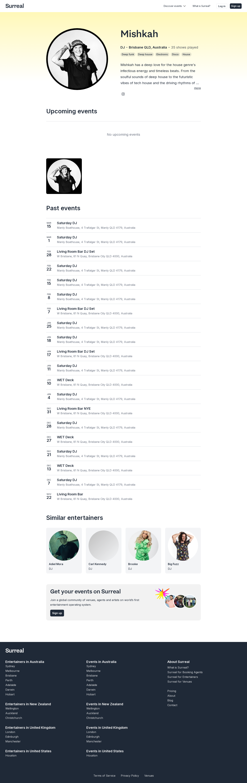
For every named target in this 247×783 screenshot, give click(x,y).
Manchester (13, 741)
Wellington (12, 708)
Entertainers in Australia (24, 662)
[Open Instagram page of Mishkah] (123, 94)
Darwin (9, 689)
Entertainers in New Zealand (28, 704)
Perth (8, 680)
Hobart (9, 694)
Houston (10, 755)
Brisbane (11, 675)
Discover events (173, 6)
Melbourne (12, 671)
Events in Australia (101, 662)
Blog (170, 700)
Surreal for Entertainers (182, 677)
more (197, 88)
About (171, 695)
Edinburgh (11, 736)
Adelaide (10, 685)
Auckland (11, 713)
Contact (172, 705)
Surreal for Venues (179, 681)
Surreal (14, 6)
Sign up (235, 6)
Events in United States (105, 751)
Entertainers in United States (28, 751)
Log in (221, 6)
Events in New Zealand (104, 704)
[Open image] (64, 176)
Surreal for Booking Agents (185, 672)
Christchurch (13, 718)
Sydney (10, 666)
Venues (149, 775)
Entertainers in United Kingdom (30, 728)
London (10, 732)
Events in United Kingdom (107, 728)
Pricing (171, 691)
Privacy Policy (130, 775)
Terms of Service (104, 775)
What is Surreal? (201, 6)
